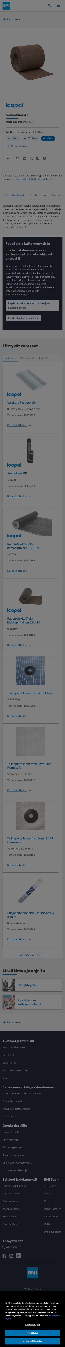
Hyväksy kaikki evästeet (32, 1341)
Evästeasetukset (32, 1325)
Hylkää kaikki (32, 1333)
